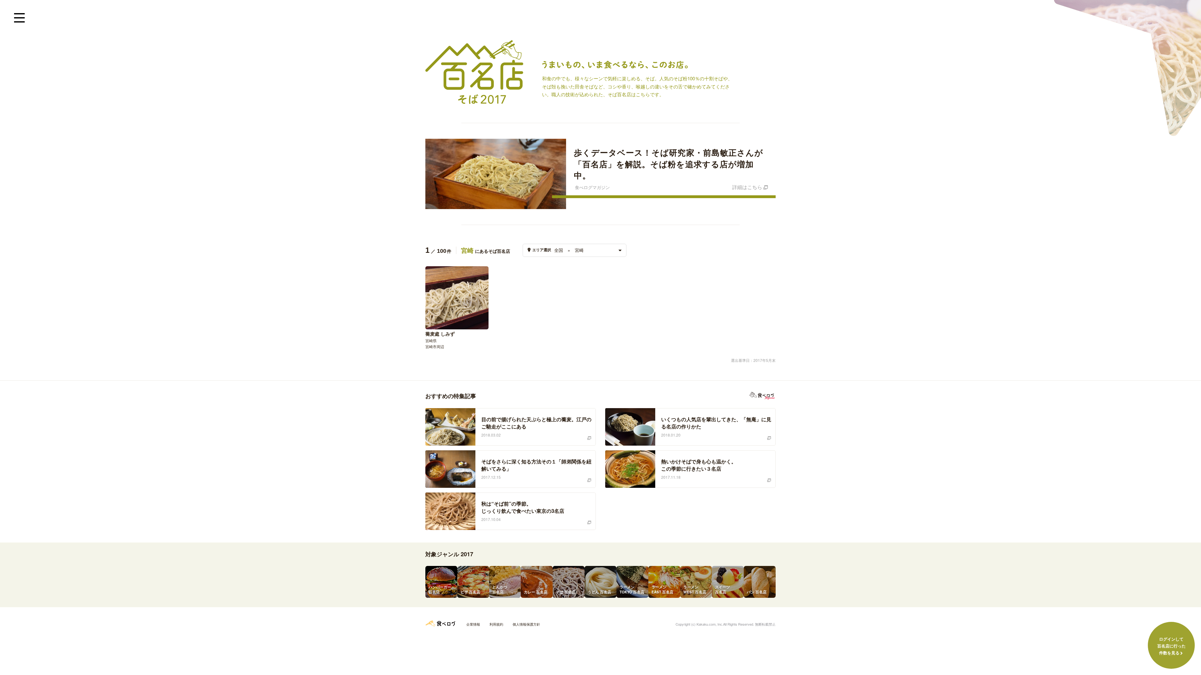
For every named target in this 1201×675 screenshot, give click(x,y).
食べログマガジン (762, 396)
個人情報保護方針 (526, 624)
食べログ (440, 623)
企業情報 (473, 624)
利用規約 (496, 624)
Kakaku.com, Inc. (710, 624)
